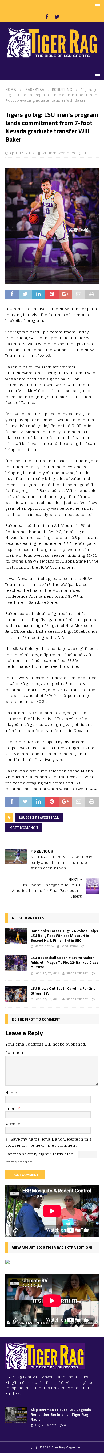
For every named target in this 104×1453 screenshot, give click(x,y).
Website (12, 1123)
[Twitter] (57, 16)
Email (11, 1108)
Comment (15, 1052)
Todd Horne (69, 946)
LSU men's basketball (39, 817)
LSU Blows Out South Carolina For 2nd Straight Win (63, 990)
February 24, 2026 (46, 973)
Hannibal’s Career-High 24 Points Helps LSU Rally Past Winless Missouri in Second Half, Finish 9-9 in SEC (64, 935)
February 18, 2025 (46, 999)
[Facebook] (46, 16)
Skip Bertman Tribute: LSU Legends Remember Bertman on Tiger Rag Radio (61, 1414)
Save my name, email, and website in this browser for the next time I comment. (48, 1142)
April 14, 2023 (22, 153)
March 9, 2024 (44, 946)
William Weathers (58, 153)
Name (11, 1092)
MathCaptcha (25, 1161)
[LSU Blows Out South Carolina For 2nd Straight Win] (16, 994)
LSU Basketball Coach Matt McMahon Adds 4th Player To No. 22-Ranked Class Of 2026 (64, 962)
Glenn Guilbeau (77, 973)
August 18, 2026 (45, 1425)
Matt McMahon (23, 827)
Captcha (13, 1154)
